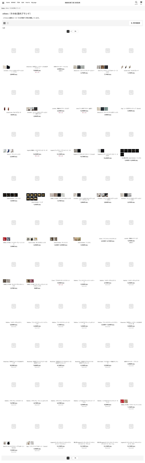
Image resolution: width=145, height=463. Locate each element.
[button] (3, 3)
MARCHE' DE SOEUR (72, 3)
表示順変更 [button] (136, 23)
